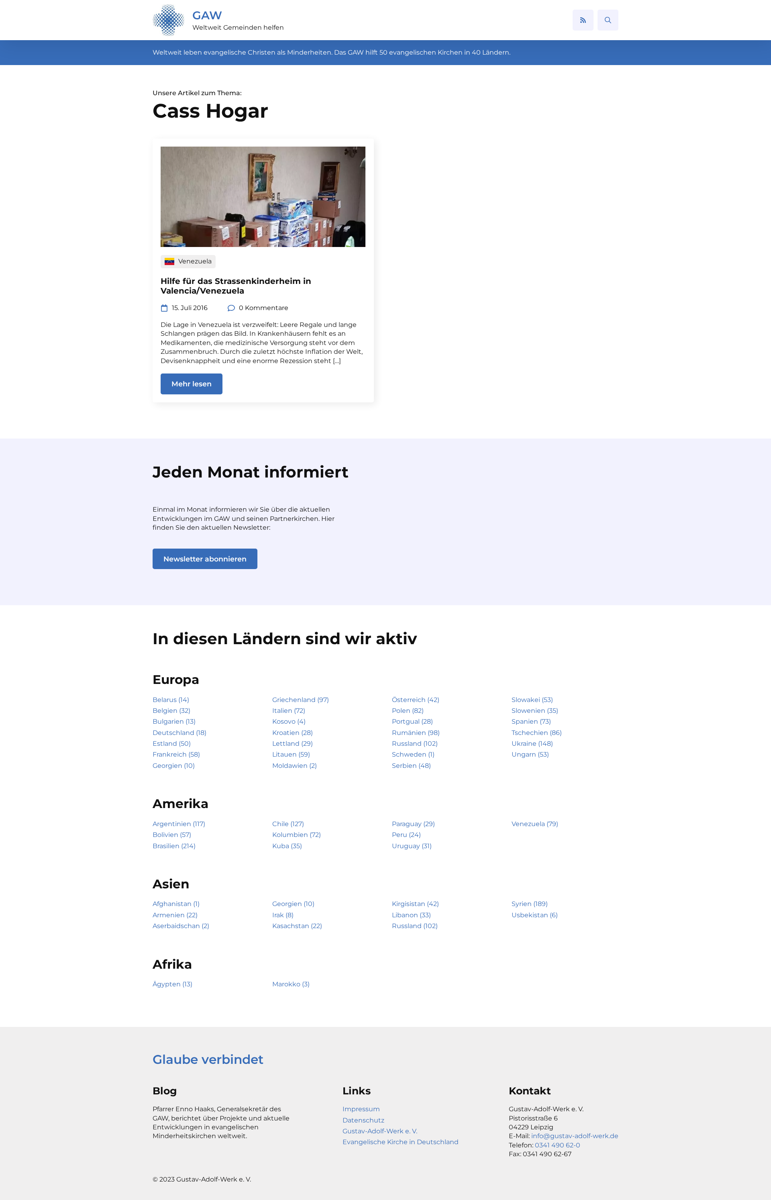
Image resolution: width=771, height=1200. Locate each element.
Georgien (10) (174, 765)
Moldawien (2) (294, 765)
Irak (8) (283, 915)
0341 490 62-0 (557, 1145)
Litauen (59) (291, 754)
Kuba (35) (287, 846)
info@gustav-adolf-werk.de (574, 1136)
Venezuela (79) (535, 824)
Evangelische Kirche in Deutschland (401, 1142)
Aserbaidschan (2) (181, 926)
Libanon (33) (411, 915)
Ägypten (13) (172, 984)
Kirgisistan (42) (415, 904)
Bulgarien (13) (174, 721)
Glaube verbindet (208, 1059)
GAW (207, 15)
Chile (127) (288, 824)
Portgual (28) (412, 721)
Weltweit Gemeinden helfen (238, 27)
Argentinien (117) (179, 824)
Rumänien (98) (416, 733)
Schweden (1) (413, 754)
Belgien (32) (171, 710)
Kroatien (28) (292, 733)
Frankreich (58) (176, 754)
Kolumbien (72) (296, 835)
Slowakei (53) (532, 700)
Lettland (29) (292, 743)
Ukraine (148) (532, 743)
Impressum (361, 1109)
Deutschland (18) (179, 733)
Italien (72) (288, 710)
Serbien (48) (411, 765)
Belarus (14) (171, 700)
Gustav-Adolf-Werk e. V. (380, 1131)
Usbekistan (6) (535, 915)
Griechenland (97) (300, 700)
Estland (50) (172, 743)
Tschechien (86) (537, 733)
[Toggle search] (608, 20)
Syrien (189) (530, 904)
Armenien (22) (175, 915)
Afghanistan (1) (176, 904)
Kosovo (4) (289, 721)
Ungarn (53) (530, 754)
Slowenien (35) (535, 710)
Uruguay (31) (412, 846)
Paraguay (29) (413, 824)
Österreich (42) (415, 700)
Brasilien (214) (174, 846)
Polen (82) (408, 710)
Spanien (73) (531, 721)
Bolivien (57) (172, 835)
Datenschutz (363, 1120)
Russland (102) (415, 743)
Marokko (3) (291, 984)
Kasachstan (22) (297, 926)
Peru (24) (406, 835)
